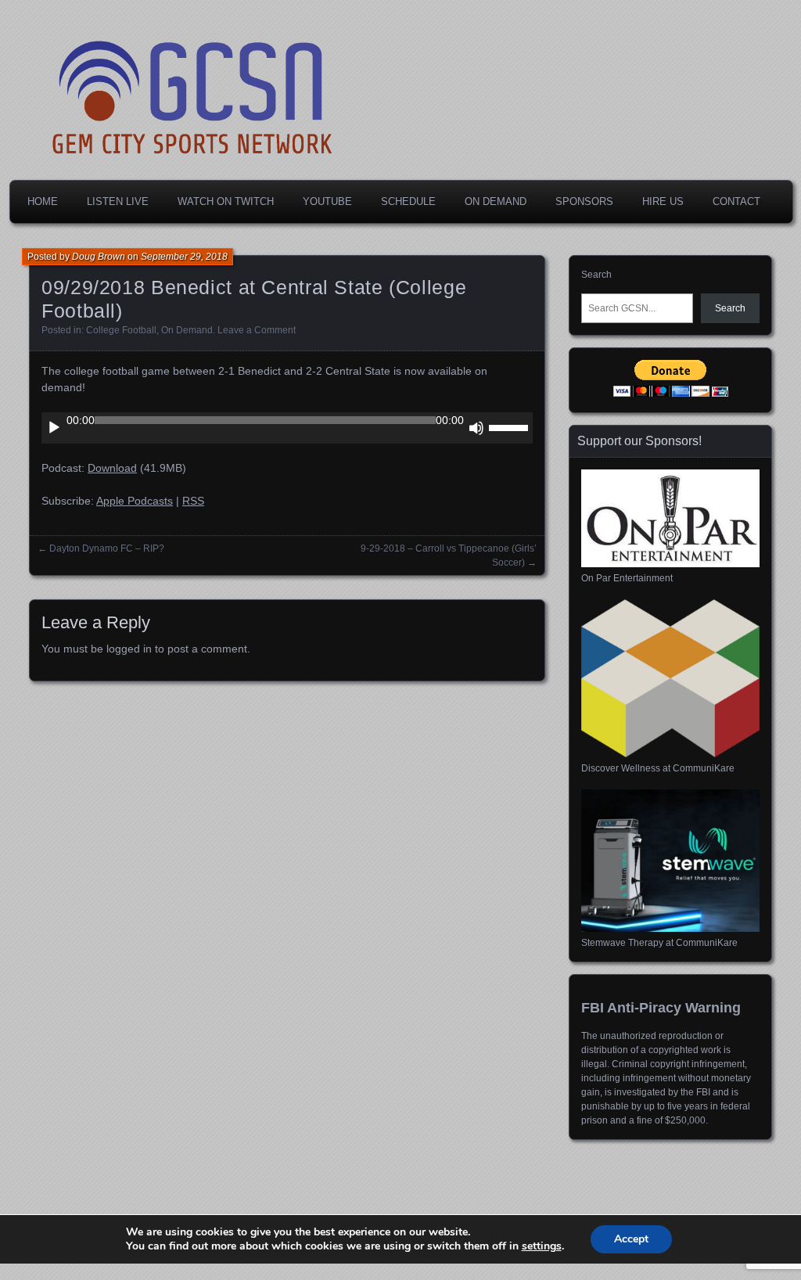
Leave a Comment (256, 330)
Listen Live (118, 201)
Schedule (408, 201)
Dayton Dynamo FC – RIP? (106, 548)
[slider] (511, 426)
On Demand (495, 201)
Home (42, 201)
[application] (287, 428)
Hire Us (663, 201)
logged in (129, 648)
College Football (121, 330)
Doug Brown (98, 256)
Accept (631, 1238)
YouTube (327, 201)
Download (112, 468)
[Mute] (476, 428)
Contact (736, 201)
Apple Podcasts (134, 500)
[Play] (54, 428)
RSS (193, 500)
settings (542, 1246)
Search (596, 274)
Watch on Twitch (226, 201)
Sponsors (584, 201)
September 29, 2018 (184, 256)
